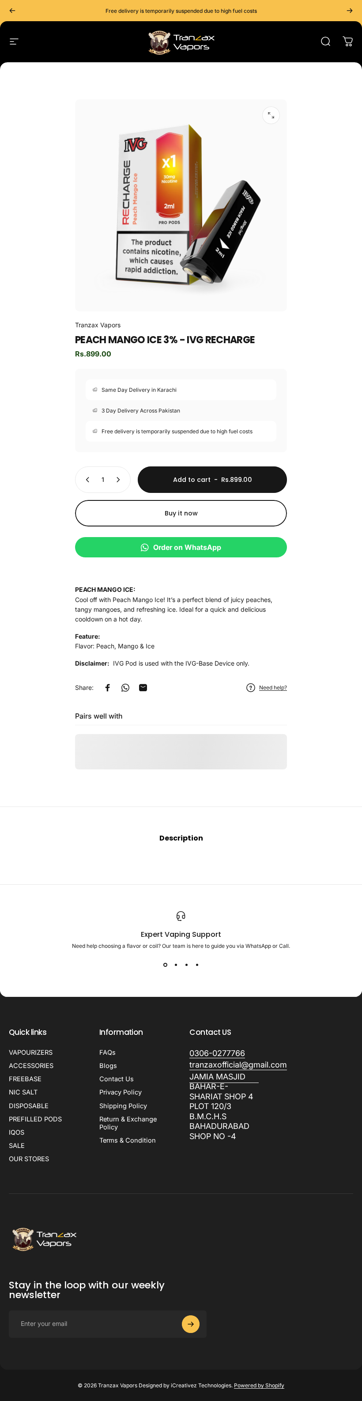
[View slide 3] (186, 965)
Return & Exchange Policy (128, 1123)
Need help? (273, 687)
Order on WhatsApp (187, 547)
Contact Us (116, 1079)
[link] (224, 1107)
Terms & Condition (127, 1140)
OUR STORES (29, 1159)
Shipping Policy (123, 1106)
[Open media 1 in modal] (271, 115)
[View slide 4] (197, 965)
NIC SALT (23, 1092)
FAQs (107, 1052)
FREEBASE (25, 1079)
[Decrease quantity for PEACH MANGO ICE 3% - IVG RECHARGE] (85, 479)
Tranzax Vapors (98, 325)
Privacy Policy (120, 1092)
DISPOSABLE (29, 1106)
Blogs (108, 1066)
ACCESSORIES (31, 1066)
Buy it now (181, 513)
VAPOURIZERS (31, 1052)
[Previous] (12, 10)
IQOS (16, 1132)
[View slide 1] (165, 965)
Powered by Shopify (259, 1385)
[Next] (349, 10)
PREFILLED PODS (35, 1119)
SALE (17, 1146)
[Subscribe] (191, 1324)
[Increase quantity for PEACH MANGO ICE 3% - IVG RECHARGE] (120, 479)
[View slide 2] (175, 965)
